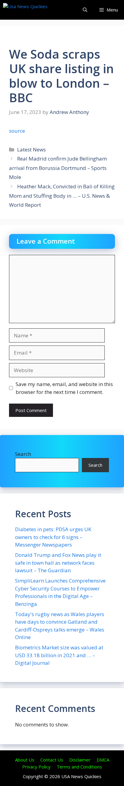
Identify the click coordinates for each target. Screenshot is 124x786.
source (17, 130)
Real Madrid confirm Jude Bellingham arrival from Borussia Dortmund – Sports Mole (58, 167)
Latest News (31, 149)
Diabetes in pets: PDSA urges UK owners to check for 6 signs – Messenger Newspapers (53, 537)
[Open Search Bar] (85, 10)
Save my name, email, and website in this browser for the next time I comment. (64, 388)
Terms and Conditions (79, 767)
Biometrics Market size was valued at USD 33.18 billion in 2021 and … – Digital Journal (59, 655)
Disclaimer (80, 760)
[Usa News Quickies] (37, 10)
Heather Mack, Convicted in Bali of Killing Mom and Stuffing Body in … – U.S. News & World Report (62, 195)
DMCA (103, 760)
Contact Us (51, 760)
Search (23, 453)
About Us (24, 760)
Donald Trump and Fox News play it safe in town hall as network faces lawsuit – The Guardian (58, 562)
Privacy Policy (36, 767)
